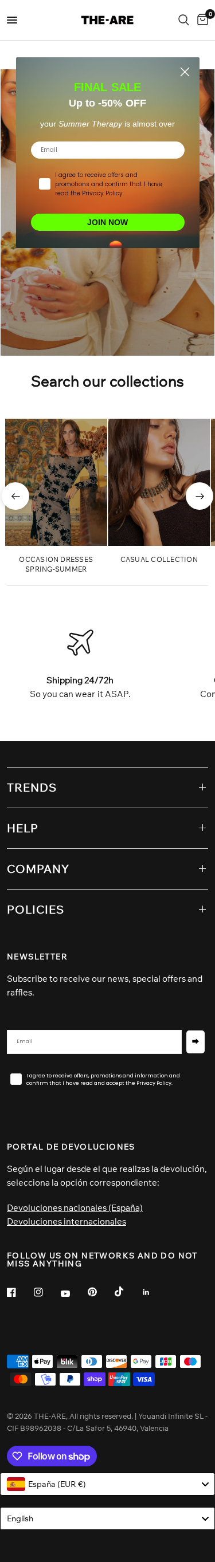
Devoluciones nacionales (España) (75, 1207)
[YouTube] (73, 1293)
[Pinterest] (100, 1291)
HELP (22, 828)
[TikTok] (127, 1291)
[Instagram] (46, 1292)
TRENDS (32, 787)
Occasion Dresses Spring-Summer (56, 564)
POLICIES (35, 909)
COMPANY (38, 868)
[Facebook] (19, 1292)
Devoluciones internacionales (66, 1221)
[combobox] (107, 1484)
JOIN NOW (107, 222)
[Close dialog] (185, 72)
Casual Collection (159, 559)
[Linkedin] (154, 1292)
